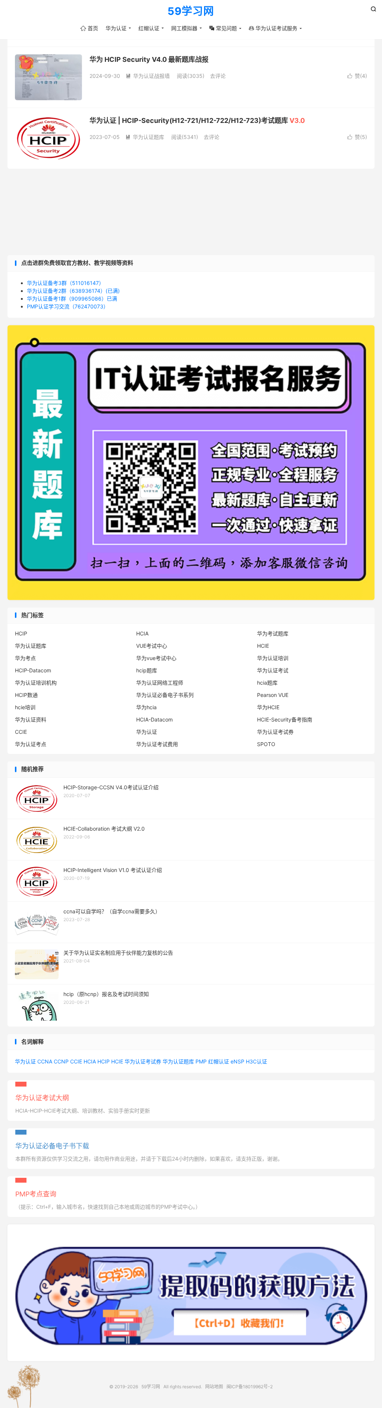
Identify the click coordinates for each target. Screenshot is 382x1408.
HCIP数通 (26, 695)
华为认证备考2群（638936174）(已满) (73, 291)
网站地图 (214, 1386)
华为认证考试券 (275, 732)
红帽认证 (148, 28)
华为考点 (25, 658)
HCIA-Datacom (154, 719)
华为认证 (116, 28)
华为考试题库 (272, 633)
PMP (201, 1061)
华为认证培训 (272, 658)
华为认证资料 (30, 719)
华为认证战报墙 (148, 76)
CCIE (21, 732)
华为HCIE (268, 707)
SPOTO (266, 744)
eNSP (237, 1061)
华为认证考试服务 (273, 28)
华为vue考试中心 (156, 658)
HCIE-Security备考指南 (284, 719)
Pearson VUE (272, 695)
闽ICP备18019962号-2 (249, 1386)
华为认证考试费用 (157, 744)
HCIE (263, 646)
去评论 (218, 76)
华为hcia (146, 707)
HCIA (142, 633)
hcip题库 (146, 670)
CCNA (44, 1061)
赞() (357, 76)
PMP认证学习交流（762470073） (68, 306)
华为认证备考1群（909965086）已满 (72, 298)
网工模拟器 (184, 28)
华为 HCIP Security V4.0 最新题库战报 (149, 59)
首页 (89, 28)
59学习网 (190, 12)
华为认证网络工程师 (159, 682)
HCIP (21, 633)
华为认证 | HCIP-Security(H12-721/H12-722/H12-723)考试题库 (197, 120)
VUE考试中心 (151, 646)
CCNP (61, 1061)
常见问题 (223, 28)
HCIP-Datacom (33, 670)
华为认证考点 (30, 744)
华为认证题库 (144, 137)
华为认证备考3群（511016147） (65, 283)
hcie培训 (25, 707)
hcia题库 (267, 682)
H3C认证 (256, 1061)
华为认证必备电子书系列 (165, 695)
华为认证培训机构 (36, 682)
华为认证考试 (272, 670)
